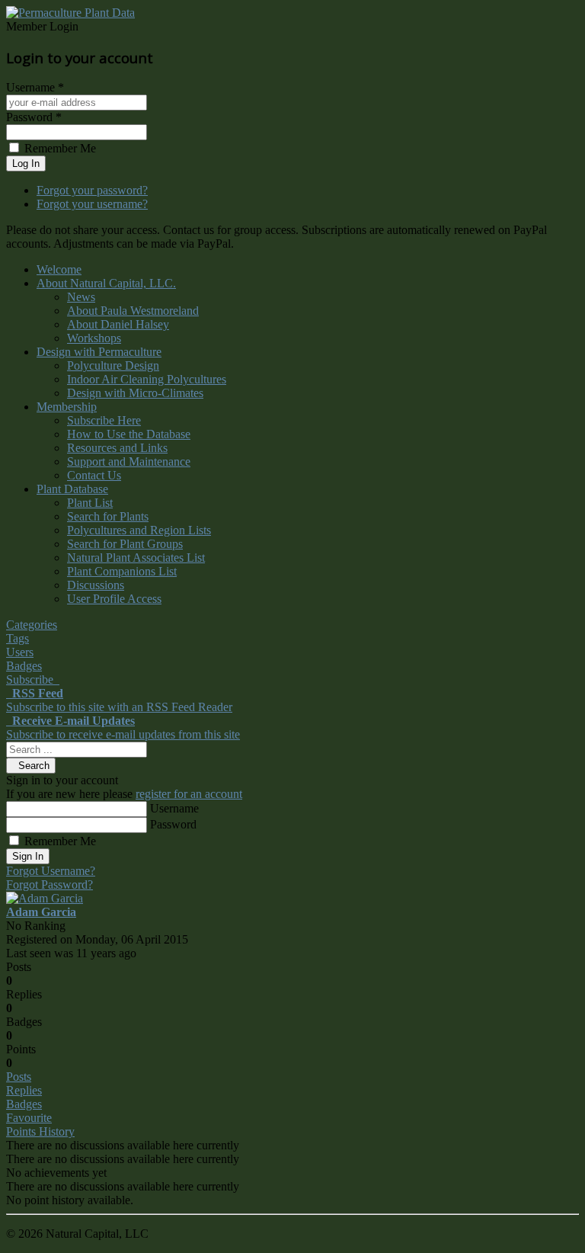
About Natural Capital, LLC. (106, 283)
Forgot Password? (49, 884)
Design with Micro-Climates (135, 392)
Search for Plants (108, 516)
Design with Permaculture (99, 351)
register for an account (189, 793)
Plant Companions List (122, 571)
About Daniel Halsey (118, 324)
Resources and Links (117, 447)
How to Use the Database (128, 434)
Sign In (27, 856)
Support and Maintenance (128, 461)
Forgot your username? (92, 203)
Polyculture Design (113, 365)
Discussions (95, 584)
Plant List (90, 502)
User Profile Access (114, 598)
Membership (67, 406)
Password (173, 824)
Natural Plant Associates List (136, 557)
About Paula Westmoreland (133, 310)
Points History (40, 1131)
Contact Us (94, 475)
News (81, 296)
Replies (24, 1090)
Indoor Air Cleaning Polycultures (146, 379)
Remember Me (60, 841)
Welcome (59, 269)
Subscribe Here (104, 420)
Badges (24, 1104)
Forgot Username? (50, 870)
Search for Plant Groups (125, 543)
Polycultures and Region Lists (139, 530)
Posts (18, 1076)
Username (174, 808)
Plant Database (72, 488)
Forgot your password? (92, 190)
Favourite (29, 1117)
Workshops (94, 338)
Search (31, 765)
